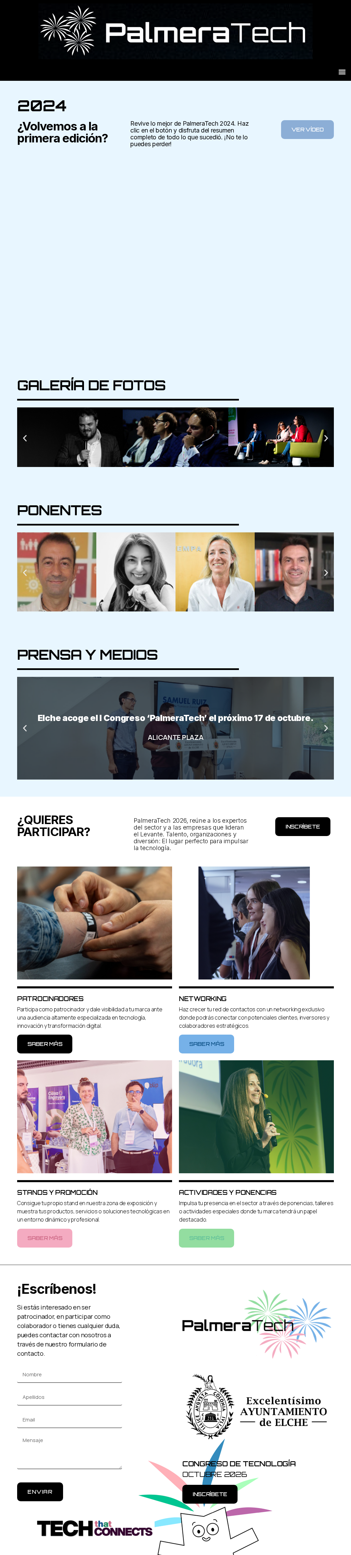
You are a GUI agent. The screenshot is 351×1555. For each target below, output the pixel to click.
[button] (342, 71)
